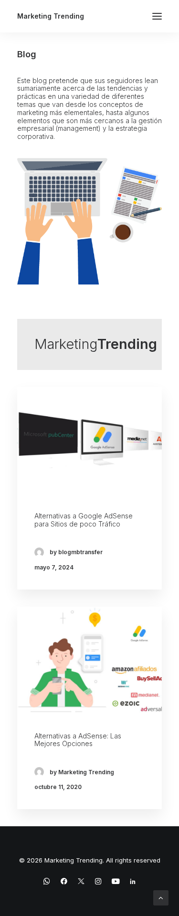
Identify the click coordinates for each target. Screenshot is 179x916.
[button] (157, 16)
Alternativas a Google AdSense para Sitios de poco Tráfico (83, 520)
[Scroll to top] (160, 897)
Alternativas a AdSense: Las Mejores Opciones (77, 740)
